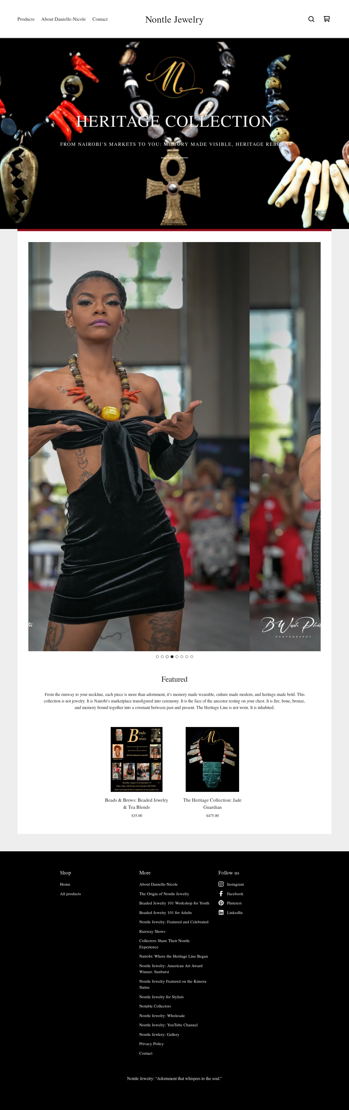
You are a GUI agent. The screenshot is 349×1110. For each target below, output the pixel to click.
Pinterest (234, 903)
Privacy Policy (151, 1043)
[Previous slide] (37, 446)
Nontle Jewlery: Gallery (159, 1034)
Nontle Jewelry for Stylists (161, 996)
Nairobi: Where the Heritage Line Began (173, 956)
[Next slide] (311, 446)
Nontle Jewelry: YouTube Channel (168, 1024)
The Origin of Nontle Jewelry (164, 893)
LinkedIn (235, 912)
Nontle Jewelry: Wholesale (162, 1015)
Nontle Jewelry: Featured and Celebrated (174, 921)
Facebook (235, 893)
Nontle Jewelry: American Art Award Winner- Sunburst (171, 969)
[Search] (311, 19)
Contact (100, 19)
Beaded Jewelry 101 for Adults (165, 912)
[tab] (157, 656)
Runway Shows (152, 931)
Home (65, 884)
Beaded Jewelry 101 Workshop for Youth (174, 903)
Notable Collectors (155, 1006)
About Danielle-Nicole (63, 19)
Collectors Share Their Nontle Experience (164, 943)
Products (26, 19)
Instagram (235, 884)
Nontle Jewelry (174, 19)
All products (70, 893)
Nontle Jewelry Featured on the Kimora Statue (172, 984)
